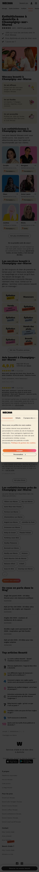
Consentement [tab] (7, 418)
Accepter (19, 450)
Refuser (19, 458)
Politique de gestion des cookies (23, 443)
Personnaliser (18, 454)
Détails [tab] (18, 418)
